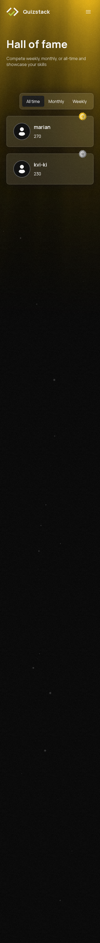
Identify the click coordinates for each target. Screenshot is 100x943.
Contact (60, 877)
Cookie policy (65, 851)
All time (33, 101)
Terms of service (68, 869)
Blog (10, 860)
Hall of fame (16, 869)
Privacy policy (65, 860)
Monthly (56, 101)
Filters (11, 877)
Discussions (17, 886)
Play (9, 851)
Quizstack (36, 11)
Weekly (80, 101)
